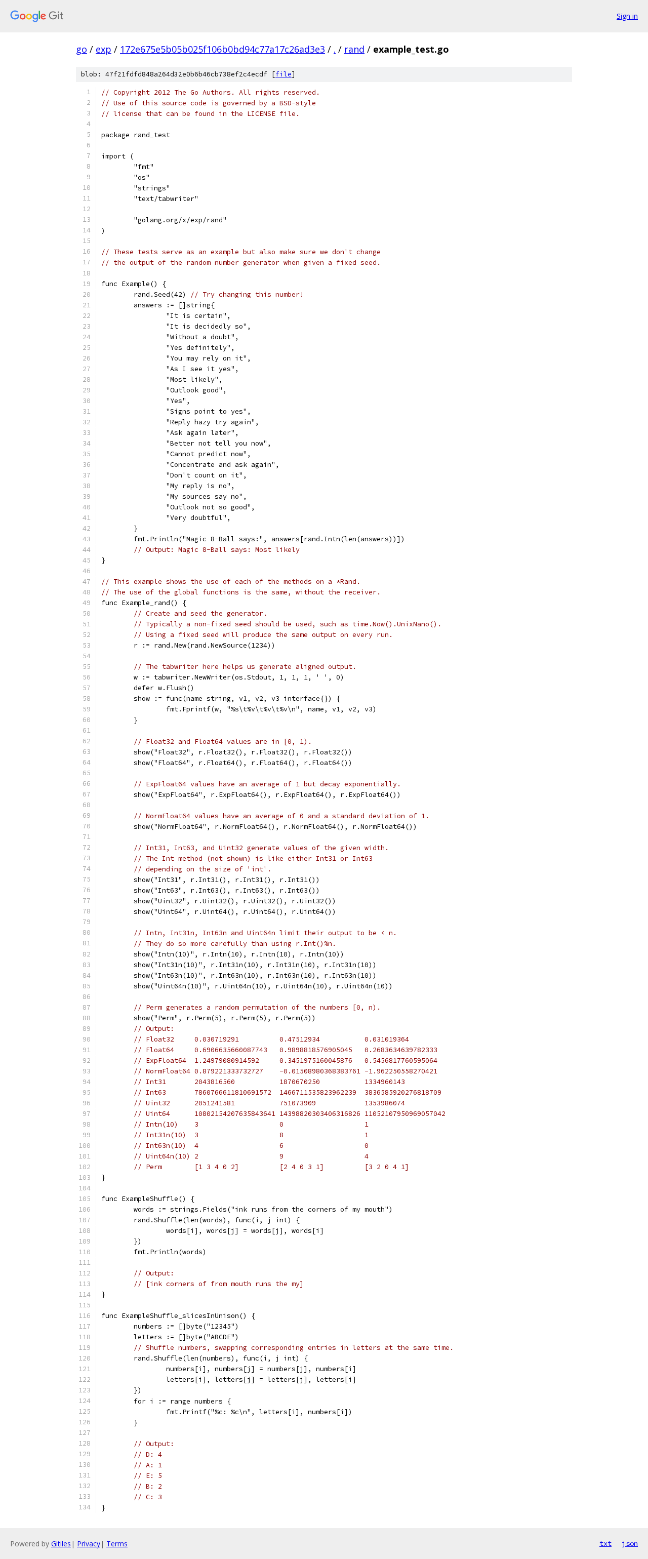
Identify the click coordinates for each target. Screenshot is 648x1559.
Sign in (627, 16)
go (81, 49)
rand (354, 49)
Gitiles (61, 1543)
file (283, 74)
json (630, 1543)
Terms (117, 1543)
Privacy (88, 1543)
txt (605, 1543)
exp (103, 49)
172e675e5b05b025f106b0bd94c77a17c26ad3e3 (222, 49)
